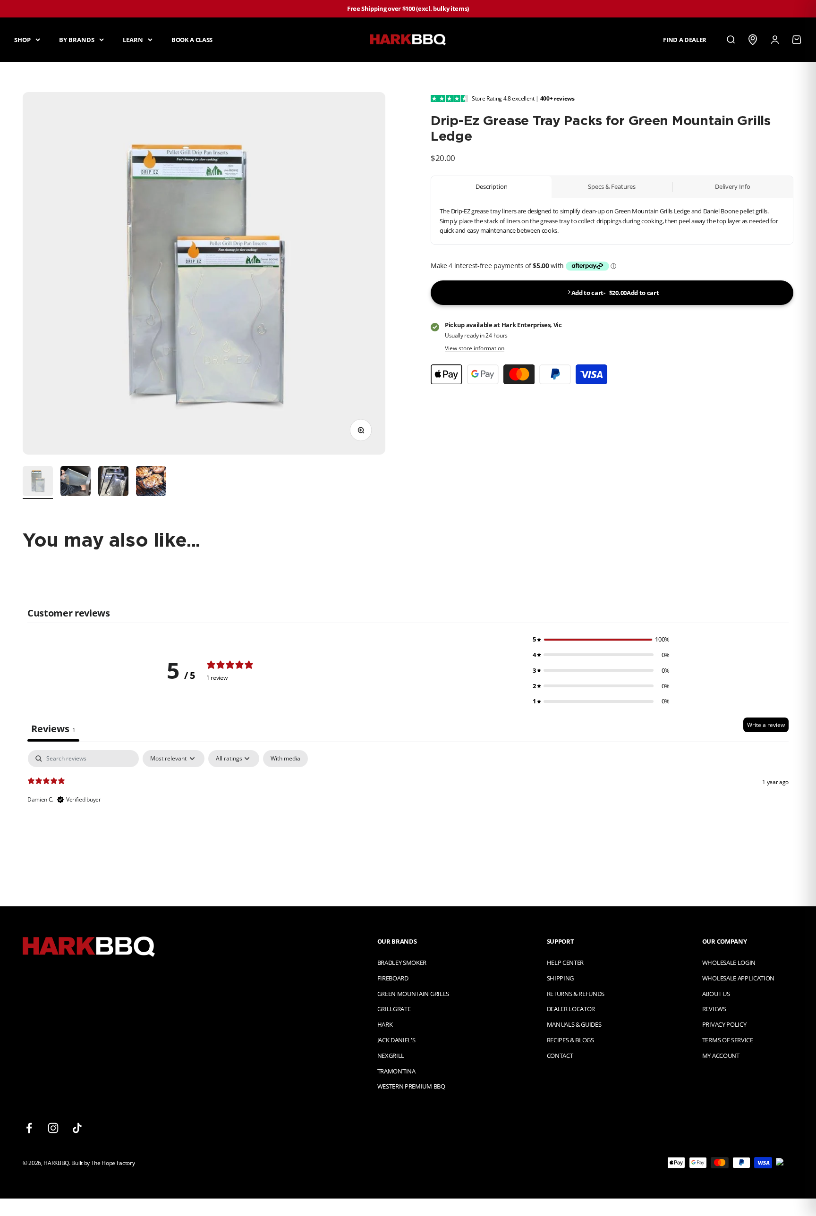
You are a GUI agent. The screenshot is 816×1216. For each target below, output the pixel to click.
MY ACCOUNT (721, 1055)
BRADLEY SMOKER (401, 962)
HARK (385, 1024)
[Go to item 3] (113, 482)
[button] (601, 639)
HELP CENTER (565, 962)
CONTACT (560, 1055)
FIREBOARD (392, 978)
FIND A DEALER (684, 39)
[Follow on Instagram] (53, 1128)
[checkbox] (285, 758)
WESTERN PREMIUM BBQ (411, 1086)
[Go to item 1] (38, 482)
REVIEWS (714, 1009)
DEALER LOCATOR (571, 1009)
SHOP (22, 39)
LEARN (133, 39)
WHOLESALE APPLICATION (738, 978)
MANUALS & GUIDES (574, 1024)
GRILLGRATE (394, 1009)
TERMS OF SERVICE (727, 1040)
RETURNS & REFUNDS (575, 993)
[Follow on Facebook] (29, 1128)
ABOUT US (716, 993)
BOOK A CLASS (191, 39)
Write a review (766, 725)
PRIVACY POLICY (724, 1024)
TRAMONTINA (396, 1071)
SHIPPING (560, 978)
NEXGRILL (390, 1055)
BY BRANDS (76, 39)
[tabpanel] (408, 810)
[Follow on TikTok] (77, 1128)
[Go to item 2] (75, 482)
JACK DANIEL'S (396, 1040)
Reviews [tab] (53, 728)
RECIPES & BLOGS (570, 1040)
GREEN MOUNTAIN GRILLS (413, 993)
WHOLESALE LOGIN (729, 962)
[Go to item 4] (151, 482)
